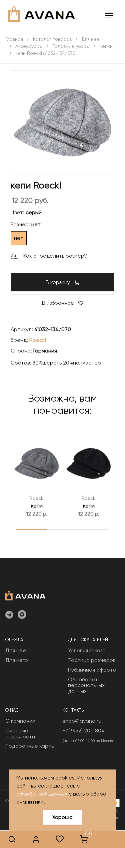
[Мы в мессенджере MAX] (22, 615)
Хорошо (62, 817)
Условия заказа (87, 650)
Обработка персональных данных (86, 685)
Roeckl (37, 340)
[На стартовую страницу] (25, 595)
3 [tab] (93, 529)
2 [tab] (62, 529)
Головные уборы (71, 46)
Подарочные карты (30, 746)
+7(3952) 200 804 (84, 730)
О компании (20, 721)
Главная (14, 39)
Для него (16, 660)
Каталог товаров (52, 39)
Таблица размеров (91, 660)
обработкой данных (41, 794)
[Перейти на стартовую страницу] (41, 14)
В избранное (58, 303)
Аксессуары (29, 46)
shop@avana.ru (82, 721)
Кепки (106, 46)
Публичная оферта (92, 670)
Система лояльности (20, 733)
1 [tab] (31, 529)
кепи (37, 506)
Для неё (91, 39)
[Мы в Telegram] (9, 615)
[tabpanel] (36, 475)
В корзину (58, 282)
